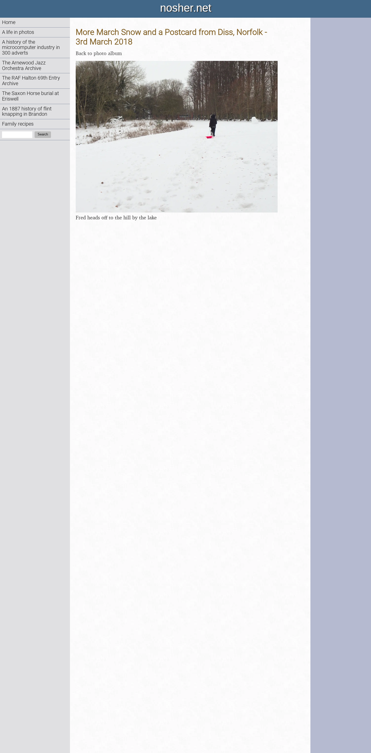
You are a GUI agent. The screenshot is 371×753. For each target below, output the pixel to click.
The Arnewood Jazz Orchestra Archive (24, 65)
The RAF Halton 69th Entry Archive (31, 80)
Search (43, 134)
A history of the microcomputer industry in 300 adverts (31, 47)
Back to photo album (99, 53)
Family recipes (18, 124)
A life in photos (18, 32)
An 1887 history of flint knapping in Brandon (26, 111)
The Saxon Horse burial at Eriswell (30, 96)
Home (8, 22)
